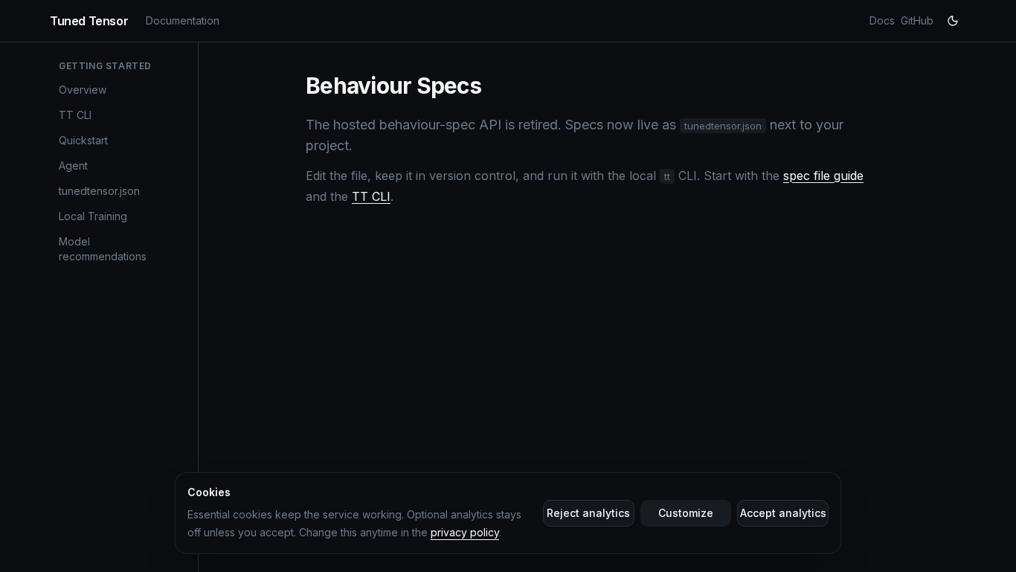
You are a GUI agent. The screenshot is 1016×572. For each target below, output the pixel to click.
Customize (685, 513)
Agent (73, 165)
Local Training (93, 216)
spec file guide (823, 175)
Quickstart (83, 140)
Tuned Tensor (89, 20)
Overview (82, 89)
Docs (882, 20)
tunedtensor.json (99, 190)
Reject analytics (588, 513)
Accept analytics (783, 513)
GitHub (917, 20)
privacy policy (465, 532)
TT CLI (75, 115)
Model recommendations (103, 249)
